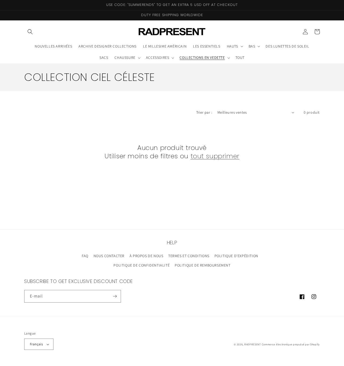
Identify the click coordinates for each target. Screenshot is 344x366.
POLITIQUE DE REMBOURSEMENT (203, 265)
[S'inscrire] (115, 296)
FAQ (85, 255)
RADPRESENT (252, 344)
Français (36, 344)
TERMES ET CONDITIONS (188, 255)
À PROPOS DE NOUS (146, 255)
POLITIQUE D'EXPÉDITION (236, 255)
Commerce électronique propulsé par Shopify (291, 344)
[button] (30, 32)
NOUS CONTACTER (109, 255)
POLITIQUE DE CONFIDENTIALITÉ (141, 265)
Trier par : (204, 112)
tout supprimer (215, 156)
